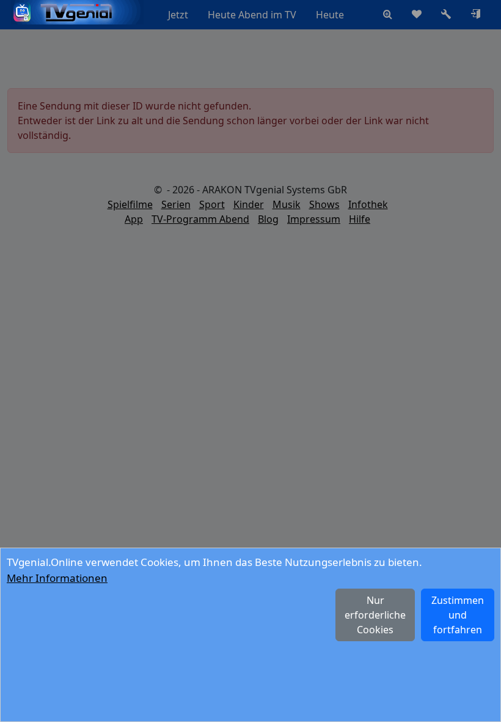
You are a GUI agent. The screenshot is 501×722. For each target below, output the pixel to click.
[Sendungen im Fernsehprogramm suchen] (387, 14)
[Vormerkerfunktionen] (416, 14)
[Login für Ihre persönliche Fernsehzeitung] (475, 14)
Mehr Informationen (57, 578)
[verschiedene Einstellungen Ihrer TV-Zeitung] (446, 14)
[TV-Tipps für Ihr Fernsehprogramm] (363, 15)
